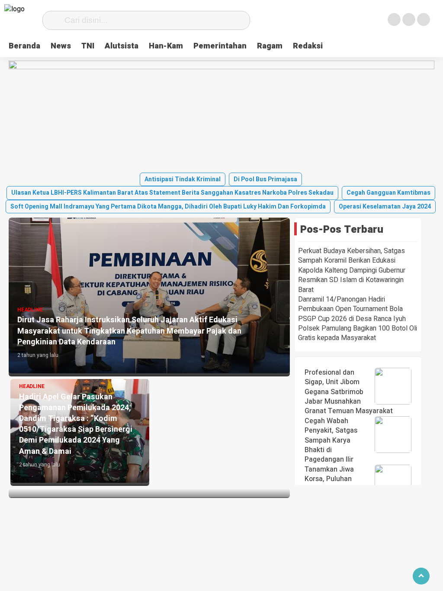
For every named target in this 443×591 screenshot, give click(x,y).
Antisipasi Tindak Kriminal (182, 179)
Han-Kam (166, 46)
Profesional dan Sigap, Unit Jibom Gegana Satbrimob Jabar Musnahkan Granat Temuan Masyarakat (349, 392)
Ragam (269, 46)
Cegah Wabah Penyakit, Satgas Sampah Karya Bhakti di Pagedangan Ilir (331, 440)
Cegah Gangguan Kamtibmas (388, 192)
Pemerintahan (220, 46)
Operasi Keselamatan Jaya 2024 (385, 206)
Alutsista (121, 46)
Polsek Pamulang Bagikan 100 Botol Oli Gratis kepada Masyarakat (357, 333)
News (61, 46)
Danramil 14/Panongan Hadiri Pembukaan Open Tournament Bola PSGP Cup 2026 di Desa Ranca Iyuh (352, 309)
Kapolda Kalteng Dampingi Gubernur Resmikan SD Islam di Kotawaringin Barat (351, 280)
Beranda (24, 46)
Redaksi (308, 46)
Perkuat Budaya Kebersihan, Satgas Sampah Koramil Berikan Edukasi (351, 256)
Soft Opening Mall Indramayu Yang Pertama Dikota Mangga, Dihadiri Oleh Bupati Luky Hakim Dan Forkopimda (168, 206)
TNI (87, 46)
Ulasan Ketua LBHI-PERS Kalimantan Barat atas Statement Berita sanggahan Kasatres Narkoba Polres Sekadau (172, 192)
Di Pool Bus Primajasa (265, 179)
